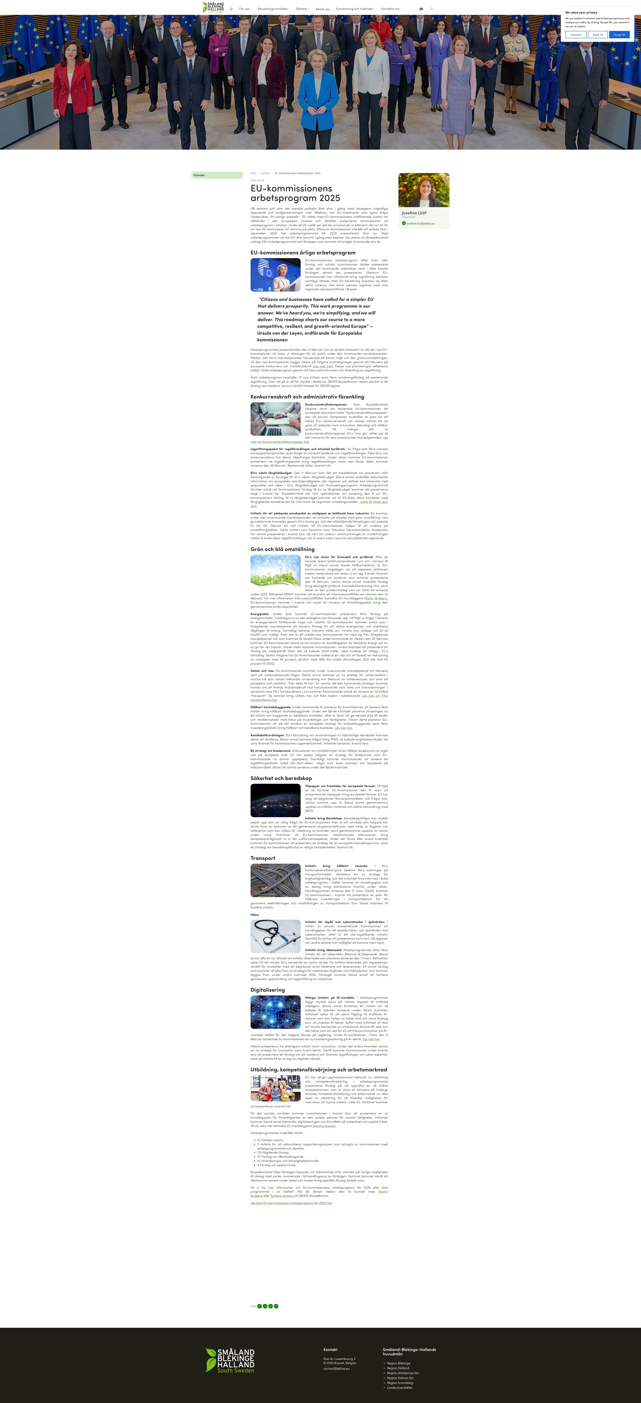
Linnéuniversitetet (399, 1387)
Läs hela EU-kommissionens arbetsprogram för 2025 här (291, 1203)
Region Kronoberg (400, 1382)
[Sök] (432, 9)
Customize (575, 34)
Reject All (598, 34)
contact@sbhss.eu (337, 1368)
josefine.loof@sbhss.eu (421, 223)
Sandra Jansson (324, 1126)
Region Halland (398, 1368)
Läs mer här (323, 366)
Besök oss (323, 9)
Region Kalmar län (400, 1378)
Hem (253, 173)
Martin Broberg (375, 598)
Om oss (244, 9)
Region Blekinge (398, 1363)
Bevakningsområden (273, 9)
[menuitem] (231, 10)
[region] (597, 24)
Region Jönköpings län (403, 1373)
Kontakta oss (390, 9)
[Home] (231, 9)
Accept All (619, 34)
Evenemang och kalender (354, 9)
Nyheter (301, 9)
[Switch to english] (421, 9)
